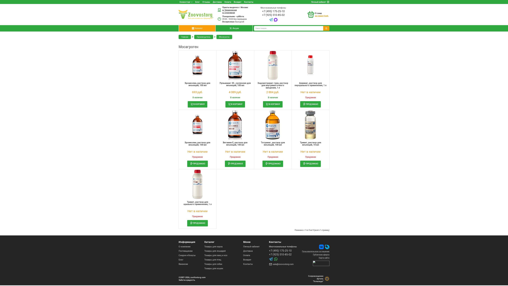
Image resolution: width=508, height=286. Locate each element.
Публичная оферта (321, 255)
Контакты (248, 2)
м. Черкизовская (229, 10)
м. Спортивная (228, 13)
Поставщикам (185, 251)
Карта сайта (324, 258)
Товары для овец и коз (215, 255)
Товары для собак (213, 264)
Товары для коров (213, 246)
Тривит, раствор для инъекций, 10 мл (310, 143)
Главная (184, 37)
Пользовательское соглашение (315, 251)
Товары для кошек (213, 268)
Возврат (237, 2)
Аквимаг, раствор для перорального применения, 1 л (310, 84)
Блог (197, 2)
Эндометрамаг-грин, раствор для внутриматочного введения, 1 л (273, 85)
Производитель (203, 37)
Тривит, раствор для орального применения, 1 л (197, 203)
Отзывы (206, 2)
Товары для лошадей (215, 251)
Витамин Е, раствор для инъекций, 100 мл (235, 143)
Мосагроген (224, 37)
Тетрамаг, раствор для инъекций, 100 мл (273, 143)
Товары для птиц (212, 259)
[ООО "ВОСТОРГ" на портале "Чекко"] (321, 263)
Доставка (217, 2)
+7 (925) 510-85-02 (273, 15)
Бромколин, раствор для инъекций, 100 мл (197, 84)
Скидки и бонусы (187, 255)
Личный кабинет (318, 2)
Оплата (227, 2)
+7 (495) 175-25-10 (273, 11)
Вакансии (183, 264)
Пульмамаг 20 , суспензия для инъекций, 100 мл (235, 84)
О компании (184, 246)
